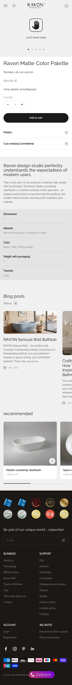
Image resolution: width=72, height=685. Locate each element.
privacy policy (47, 602)
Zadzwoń (43, 675)
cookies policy (47, 608)
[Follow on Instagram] (14, 648)
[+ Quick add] (52, 461)
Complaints (45, 578)
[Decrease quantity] (8, 104)
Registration (10, 637)
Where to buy (11, 572)
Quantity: (8, 97)
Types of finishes (12, 584)
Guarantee (45, 572)
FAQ (41, 560)
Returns (43, 590)
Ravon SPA (9, 578)
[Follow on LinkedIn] (32, 648)
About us (8, 560)
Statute (43, 596)
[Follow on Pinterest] (23, 648)
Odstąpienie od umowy (52, 584)
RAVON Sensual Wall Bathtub (30, 339)
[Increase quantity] (22, 104)
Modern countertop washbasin (23, 470)
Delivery (44, 566)
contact (7, 602)
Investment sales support (53, 631)
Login (6, 631)
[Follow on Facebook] (5, 648)
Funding (44, 614)
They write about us (14, 596)
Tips (5, 590)
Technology (10, 566)
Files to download (49, 637)
